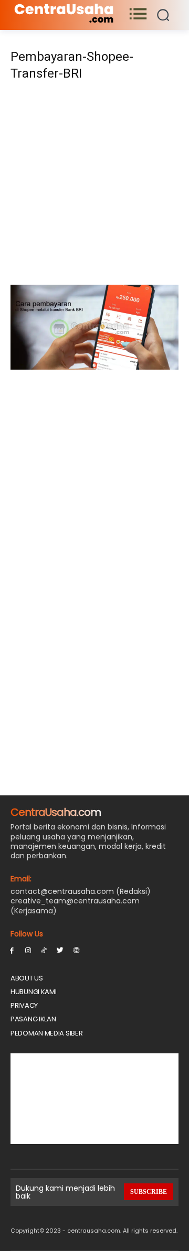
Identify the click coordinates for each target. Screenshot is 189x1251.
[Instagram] (28, 949)
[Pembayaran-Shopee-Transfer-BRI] (94, 366)
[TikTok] (44, 949)
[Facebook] (11, 949)
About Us (26, 978)
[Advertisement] (94, 186)
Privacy (24, 1005)
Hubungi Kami (33, 992)
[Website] (76, 949)
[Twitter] (60, 949)
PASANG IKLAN (33, 1019)
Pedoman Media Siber (46, 1033)
